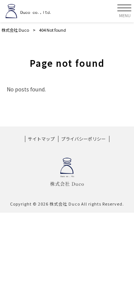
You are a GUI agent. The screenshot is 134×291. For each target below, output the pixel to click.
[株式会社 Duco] (28, 11)
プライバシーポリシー (83, 139)
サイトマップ (41, 139)
